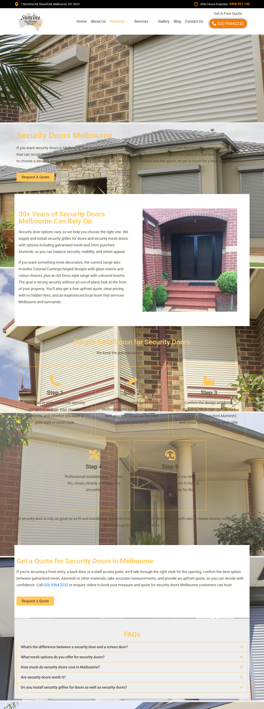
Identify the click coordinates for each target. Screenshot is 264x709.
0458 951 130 (239, 4)
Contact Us (194, 21)
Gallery (164, 21)
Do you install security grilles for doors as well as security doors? (74, 687)
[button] (120, 21)
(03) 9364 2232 (56, 585)
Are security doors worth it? (43, 677)
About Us (98, 21)
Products (117, 21)
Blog (177, 21)
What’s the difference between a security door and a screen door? (74, 647)
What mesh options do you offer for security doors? (63, 657)
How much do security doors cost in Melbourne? (60, 667)
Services (141, 21)
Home (82, 21)
